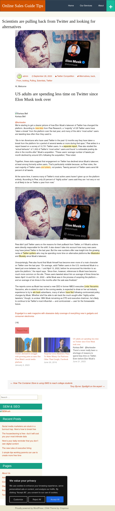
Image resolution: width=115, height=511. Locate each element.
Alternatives (84, 76)
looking (25, 80)
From (19, 80)
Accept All (55, 499)
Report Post (22, 330)
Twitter (49, 80)
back (93, 76)
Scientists (41, 80)
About (101, 5)
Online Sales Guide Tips (22, 5)
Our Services (86, 5)
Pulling (33, 80)
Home (71, 5)
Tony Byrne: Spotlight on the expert (87, 386)
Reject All (37, 499)
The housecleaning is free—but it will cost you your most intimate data (20, 435)
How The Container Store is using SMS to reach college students (42, 383)
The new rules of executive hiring (16, 448)
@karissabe (20, 122)
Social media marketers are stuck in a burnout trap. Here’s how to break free (19, 428)
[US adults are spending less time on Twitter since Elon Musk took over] (87, 350)
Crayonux (64, 508)
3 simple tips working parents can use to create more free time (20, 454)
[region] (36, 490)
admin (25, 76)
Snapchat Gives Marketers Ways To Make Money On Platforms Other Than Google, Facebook (56, 356)
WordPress (38, 508)
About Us (6, 473)
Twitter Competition (65, 76)
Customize (18, 499)
